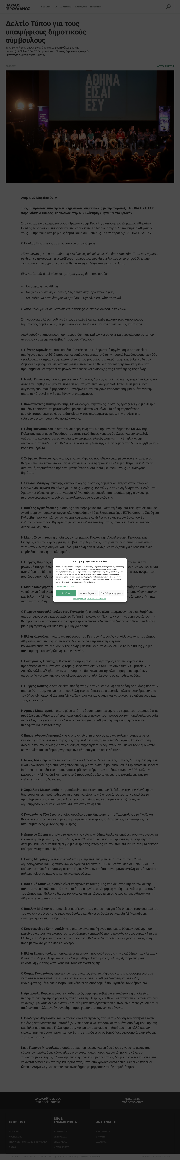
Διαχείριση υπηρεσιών (66, 586)
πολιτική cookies (79, 599)
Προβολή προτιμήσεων (112, 593)
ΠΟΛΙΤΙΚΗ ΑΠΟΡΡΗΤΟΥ (96, 599)
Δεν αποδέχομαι (87, 593)
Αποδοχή (66, 593)
